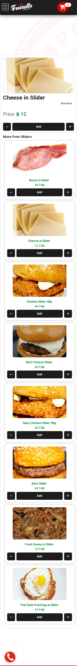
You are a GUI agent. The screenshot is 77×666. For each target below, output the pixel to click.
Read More (66, 103)
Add (38, 126)
